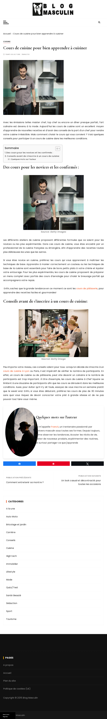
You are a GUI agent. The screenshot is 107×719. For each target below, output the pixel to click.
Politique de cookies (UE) (17, 688)
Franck (55, 426)
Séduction (11, 603)
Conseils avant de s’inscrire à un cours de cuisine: (33, 156)
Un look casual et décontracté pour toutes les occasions (81, 482)
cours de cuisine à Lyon (16, 371)
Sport (9, 611)
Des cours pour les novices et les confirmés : (29, 152)
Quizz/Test (12, 587)
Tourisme (11, 619)
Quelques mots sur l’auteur (23, 159)
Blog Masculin (30, 697)
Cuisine (6, 41)
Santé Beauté (13, 595)
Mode (9, 579)
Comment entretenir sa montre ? (25, 482)
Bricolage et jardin (16, 524)
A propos (8, 665)
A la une (10, 508)
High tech (11, 556)
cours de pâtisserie (87, 288)
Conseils (10, 540)
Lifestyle (10, 571)
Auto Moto (12, 516)
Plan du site (9, 680)
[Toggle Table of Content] (56, 148)
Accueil (7, 673)
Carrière (10, 532)
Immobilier (12, 564)
